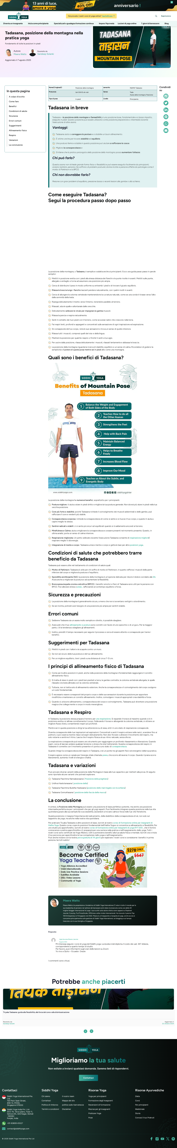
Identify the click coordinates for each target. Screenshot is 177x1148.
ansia (79, 587)
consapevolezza (119, 746)
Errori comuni (15, 121)
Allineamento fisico (18, 130)
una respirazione (103, 719)
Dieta (137, 1096)
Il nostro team (68, 1096)
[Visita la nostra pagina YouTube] (162, 1139)
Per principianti (141, 1105)
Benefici (12, 106)
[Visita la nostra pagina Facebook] (151, 1139)
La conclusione (16, 145)
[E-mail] (165, 130)
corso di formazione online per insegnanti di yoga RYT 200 (116, 827)
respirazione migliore (139, 538)
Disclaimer (66, 1109)
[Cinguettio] (165, 103)
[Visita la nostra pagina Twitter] (168, 1139)
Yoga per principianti (97, 1096)
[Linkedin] (165, 109)
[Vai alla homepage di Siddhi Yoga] (18, 15)
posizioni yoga (136, 545)
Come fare (14, 101)
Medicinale (139, 1109)
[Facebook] (165, 96)
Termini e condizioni (50, 1109)
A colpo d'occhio (17, 96)
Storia (137, 1113)
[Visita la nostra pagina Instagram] (157, 1139)
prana (105, 755)
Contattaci (88, 1078)
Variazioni (13, 140)
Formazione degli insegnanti (100, 1101)
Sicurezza (13, 116)
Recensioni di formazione (99, 1105)
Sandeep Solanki (45, 54)
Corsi (137, 1101)
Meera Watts (20, 54)
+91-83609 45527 (15, 1123)
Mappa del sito (68, 1101)
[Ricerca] (156, 16)
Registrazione (166, 16)
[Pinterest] (165, 116)
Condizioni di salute (18, 111)
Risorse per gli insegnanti (99, 1109)
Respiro (12, 135)
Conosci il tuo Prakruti (144, 1118)
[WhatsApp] (165, 123)
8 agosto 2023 (63, 942)
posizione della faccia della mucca (90, 792)
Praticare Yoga (94, 1113)
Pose (90, 1118)
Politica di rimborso (50, 1105)
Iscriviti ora (107, 16)
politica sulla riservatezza (73, 1105)
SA (154, 577)
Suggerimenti (15, 125)
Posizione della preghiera (96, 779)
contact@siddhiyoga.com (18, 1129)
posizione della (80, 783)
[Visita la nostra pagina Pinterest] (173, 1139)
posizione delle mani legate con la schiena (106, 788)
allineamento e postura (80, 625)
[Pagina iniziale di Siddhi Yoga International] (88, 1048)
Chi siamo (46, 1096)
